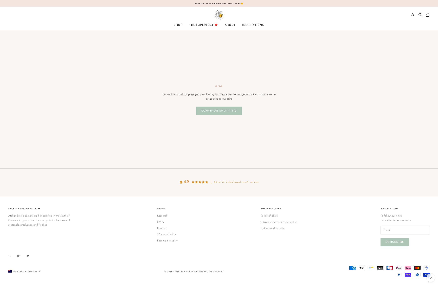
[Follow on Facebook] (10, 256)
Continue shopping (219, 110)
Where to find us (166, 234)
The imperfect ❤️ (203, 24)
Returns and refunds (272, 228)
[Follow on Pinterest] (27, 256)
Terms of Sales (269, 215)
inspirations (253, 24)
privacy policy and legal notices (279, 222)
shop (178, 24)
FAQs (160, 222)
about (230, 24)
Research (162, 215)
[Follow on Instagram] (19, 256)
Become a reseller (167, 240)
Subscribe (394, 242)
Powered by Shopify (210, 271)
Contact (161, 228)
